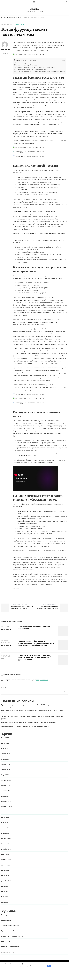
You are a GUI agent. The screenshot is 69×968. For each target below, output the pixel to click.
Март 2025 (5, 775)
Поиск (3, 688)
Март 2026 (5, 759)
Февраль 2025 (6, 780)
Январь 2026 (5, 764)
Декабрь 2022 (6, 881)
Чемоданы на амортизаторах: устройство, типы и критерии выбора (25, 726)
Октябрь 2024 (6, 801)
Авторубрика (6, 920)
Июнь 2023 (5, 875)
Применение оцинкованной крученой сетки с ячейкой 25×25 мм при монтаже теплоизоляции (29, 706)
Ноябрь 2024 (5, 796)
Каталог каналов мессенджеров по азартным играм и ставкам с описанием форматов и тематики (32, 712)
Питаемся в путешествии (10, 947)
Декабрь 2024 (6, 791)
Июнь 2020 (5, 891)
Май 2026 (4, 748)
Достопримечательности (10, 925)
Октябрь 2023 (6, 860)
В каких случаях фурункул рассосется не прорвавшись (35, 67)
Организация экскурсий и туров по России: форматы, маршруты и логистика (28, 722)
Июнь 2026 (5, 743)
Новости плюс (6, 941)
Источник (16, 588)
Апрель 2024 (5, 828)
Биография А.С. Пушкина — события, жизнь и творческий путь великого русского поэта (34, 658)
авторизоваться (42, 680)
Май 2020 (4, 897)
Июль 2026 (5, 738)
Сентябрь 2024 (6, 806)
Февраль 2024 (6, 838)
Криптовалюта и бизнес (9, 931)
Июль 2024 (5, 812)
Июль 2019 (5, 902)
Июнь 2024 (5, 817)
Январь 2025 (5, 785)
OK (49, 966)
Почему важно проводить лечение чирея (30, 69)
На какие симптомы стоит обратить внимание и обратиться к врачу (40, 71)
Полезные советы (7, 952)
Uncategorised (19, 24)
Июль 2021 (4, 886)
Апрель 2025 (5, 769)
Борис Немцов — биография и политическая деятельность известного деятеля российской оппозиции (36, 643)
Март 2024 (5, 833)
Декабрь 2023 (6, 849)
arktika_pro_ (4, 49)
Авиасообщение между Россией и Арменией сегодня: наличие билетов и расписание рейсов (32, 718)
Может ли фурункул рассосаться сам (28, 63)
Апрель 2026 (5, 754)
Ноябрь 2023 (5, 854)
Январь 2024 (5, 844)
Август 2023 (5, 865)
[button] (62, 60)
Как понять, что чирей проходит (27, 65)
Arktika (34, 8)
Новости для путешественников (12, 936)
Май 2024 (4, 822)
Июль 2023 (5, 870)
